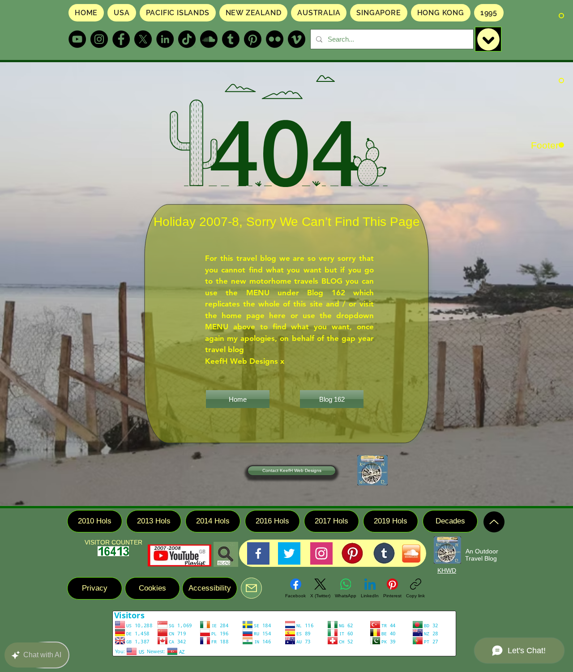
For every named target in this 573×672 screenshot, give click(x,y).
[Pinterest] (252, 39)
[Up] (494, 521)
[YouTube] (77, 39)
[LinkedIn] (165, 39)
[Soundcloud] (209, 39)
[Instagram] (99, 39)
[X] (143, 39)
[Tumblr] (230, 39)
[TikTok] (187, 39)
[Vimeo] (296, 39)
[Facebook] (121, 39)
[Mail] (251, 588)
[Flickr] (274, 39)
